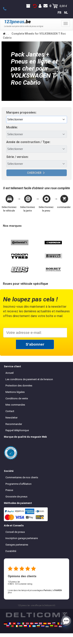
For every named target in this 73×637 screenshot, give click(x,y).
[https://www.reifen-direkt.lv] (55, 626)
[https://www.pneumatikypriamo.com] (7, 626)
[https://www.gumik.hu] (20, 626)
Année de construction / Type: (28, 142)
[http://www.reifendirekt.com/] (64, 626)
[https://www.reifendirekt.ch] (14, 623)
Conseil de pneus (15, 531)
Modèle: (12, 127)
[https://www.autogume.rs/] (60, 626)
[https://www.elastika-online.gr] (34, 626)
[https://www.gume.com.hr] (42, 626)
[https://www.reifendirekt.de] (5, 623)
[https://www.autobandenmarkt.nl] (36, 623)
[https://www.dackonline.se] (18, 623)
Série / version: (17, 157)
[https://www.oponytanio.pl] (25, 626)
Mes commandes (15, 404)
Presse (9, 490)
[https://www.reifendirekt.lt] (51, 626)
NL (66, 12)
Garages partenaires (16, 544)
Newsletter (11, 417)
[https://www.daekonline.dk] (31, 623)
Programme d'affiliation (18, 483)
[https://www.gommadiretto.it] (23, 623)
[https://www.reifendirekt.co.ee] (47, 626)
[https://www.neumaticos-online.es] (45, 623)
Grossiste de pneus (16, 496)
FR (59, 12)
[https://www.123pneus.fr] (9, 623)
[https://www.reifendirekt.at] (49, 623)
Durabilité (10, 551)
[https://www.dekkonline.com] (27, 623)
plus (10, 592)
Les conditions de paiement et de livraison (29, 379)
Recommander (13, 424)
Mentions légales (15, 392)
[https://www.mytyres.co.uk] (40, 623)
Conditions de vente (16, 398)
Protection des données (18, 385)
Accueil (9, 372)
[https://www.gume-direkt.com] (53, 623)
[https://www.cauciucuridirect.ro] (29, 626)
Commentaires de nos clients (21, 477)
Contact (9, 411)
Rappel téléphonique (17, 430)
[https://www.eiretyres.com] (16, 626)
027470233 (6, 9)
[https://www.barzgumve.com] (38, 626)
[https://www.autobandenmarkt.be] (58, 623)
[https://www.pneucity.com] (12, 626)
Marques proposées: (21, 112)
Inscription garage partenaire (21, 538)
